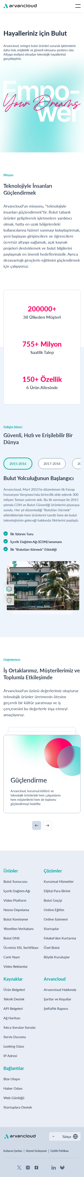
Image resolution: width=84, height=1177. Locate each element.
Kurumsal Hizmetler (59, 881)
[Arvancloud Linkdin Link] (53, 1167)
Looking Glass (13, 1046)
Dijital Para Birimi (57, 891)
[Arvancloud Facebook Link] (36, 1167)
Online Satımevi (56, 919)
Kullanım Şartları (12, 1151)
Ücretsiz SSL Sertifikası (20, 947)
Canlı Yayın (11, 957)
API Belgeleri (13, 1008)
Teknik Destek (13, 999)
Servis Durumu (14, 1037)
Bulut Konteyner (15, 919)
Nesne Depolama (16, 910)
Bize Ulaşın (11, 1079)
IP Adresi (10, 1056)
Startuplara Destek (17, 1107)
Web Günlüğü (13, 1098)
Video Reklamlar (15, 966)
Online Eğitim (54, 910)
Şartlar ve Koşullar (57, 999)
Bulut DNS (11, 938)
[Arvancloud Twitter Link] (19, 1167)
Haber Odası (12, 1088)
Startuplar (51, 929)
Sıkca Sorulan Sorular (19, 1027)
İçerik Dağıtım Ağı (16, 891)
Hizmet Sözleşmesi (36, 1151)
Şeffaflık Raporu (56, 1008)
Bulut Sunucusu (15, 881)
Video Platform (14, 900)
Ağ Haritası (11, 1018)
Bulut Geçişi (53, 900)
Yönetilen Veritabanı (18, 929)
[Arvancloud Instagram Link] (27, 1167)
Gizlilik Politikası (59, 1151)
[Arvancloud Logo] (19, 1136)
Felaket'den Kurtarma (60, 938)
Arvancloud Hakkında (60, 989)
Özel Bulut (52, 947)
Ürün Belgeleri (14, 989)
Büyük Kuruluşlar (57, 957)
